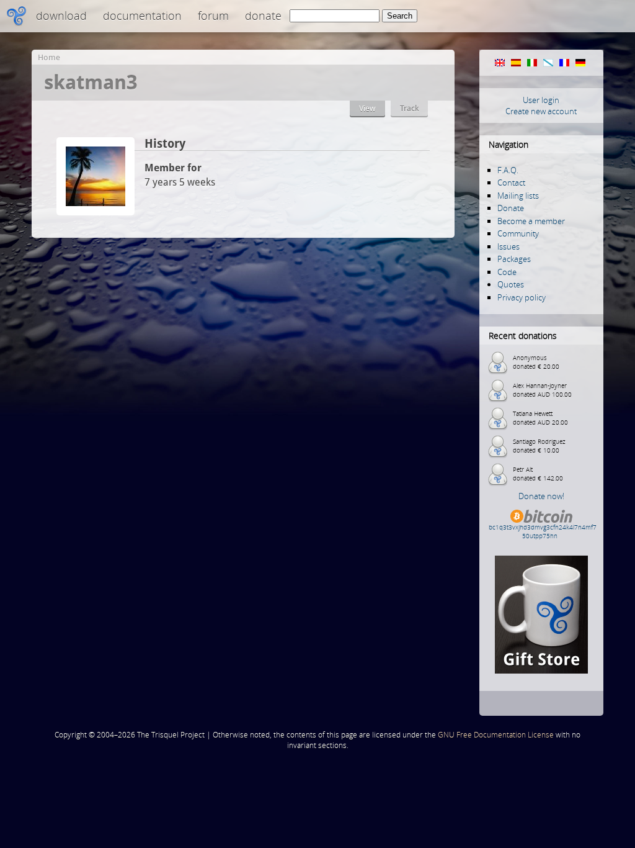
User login (541, 100)
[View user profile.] (95, 212)
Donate (263, 15)
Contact (511, 182)
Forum (213, 15)
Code (507, 271)
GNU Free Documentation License (496, 734)
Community (518, 233)
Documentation (142, 15)
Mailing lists (518, 195)
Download (61, 15)
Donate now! (541, 496)
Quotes (510, 284)
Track (409, 108)
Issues (508, 246)
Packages (514, 258)
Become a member (531, 221)
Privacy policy (521, 297)
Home (49, 57)
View (367, 108)
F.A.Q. (507, 170)
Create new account (541, 111)
